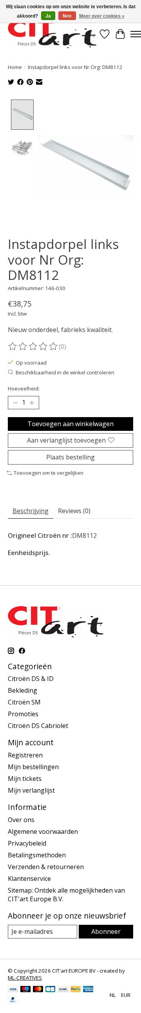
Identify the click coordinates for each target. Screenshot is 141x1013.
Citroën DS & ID (31, 678)
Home (15, 67)
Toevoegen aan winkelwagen (70, 423)
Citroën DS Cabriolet (38, 725)
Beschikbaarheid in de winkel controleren (65, 372)
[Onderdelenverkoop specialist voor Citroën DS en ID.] (52, 34)
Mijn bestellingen (33, 766)
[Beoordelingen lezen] (33, 346)
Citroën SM (24, 702)
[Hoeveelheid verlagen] (15, 403)
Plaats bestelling (70, 457)
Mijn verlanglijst (31, 790)
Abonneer (106, 931)
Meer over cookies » (102, 16)
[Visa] (13, 990)
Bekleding (22, 690)
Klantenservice (29, 878)
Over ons (21, 819)
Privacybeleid (27, 843)
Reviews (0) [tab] (74, 510)
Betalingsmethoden (37, 855)
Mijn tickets (25, 778)
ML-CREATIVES (25, 977)
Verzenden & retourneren (46, 866)
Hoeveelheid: (24, 388)
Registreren (25, 755)
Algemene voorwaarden (43, 831)
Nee (67, 16)
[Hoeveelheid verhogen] (32, 403)
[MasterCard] (38, 990)
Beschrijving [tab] (31, 510)
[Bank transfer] (63, 990)
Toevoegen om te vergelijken (48, 472)
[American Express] (88, 990)
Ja (48, 16)
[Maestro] (25, 990)
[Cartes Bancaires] (50, 990)
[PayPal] (75, 990)
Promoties (23, 714)
